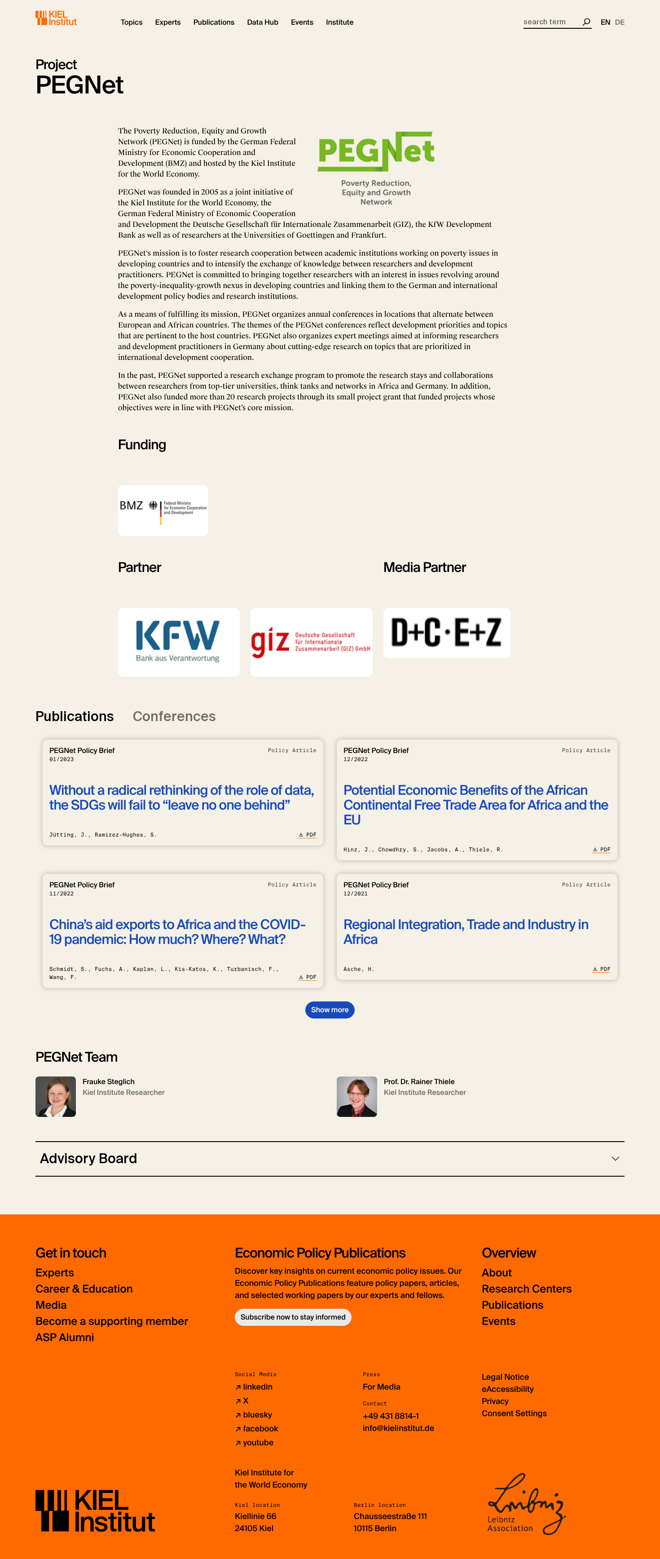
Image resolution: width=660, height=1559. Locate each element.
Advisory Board (88, 1158)
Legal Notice (505, 1377)
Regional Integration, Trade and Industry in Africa (466, 932)
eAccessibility (508, 1389)
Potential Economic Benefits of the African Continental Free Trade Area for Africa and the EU (475, 805)
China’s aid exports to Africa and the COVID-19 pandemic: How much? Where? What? (177, 932)
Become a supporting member (111, 1322)
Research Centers (527, 1289)
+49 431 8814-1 (391, 1416)
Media (51, 1305)
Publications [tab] (74, 716)
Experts (54, 1273)
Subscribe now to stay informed (293, 1317)
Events (498, 1322)
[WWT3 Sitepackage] (69, 18)
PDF (311, 834)
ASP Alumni (64, 1338)
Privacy (495, 1401)
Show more (329, 1009)
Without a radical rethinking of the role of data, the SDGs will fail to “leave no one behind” (181, 798)
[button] (131, 22)
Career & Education (84, 1289)
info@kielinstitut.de (398, 1428)
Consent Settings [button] (514, 1413)
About (497, 1273)
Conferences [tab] (174, 716)
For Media (381, 1387)
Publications (512, 1305)
